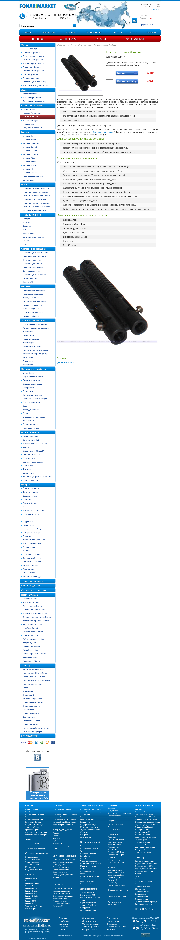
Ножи (25, 244)
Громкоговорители (31, 380)
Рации (25, 413)
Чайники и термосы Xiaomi (35, 613)
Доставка (63, 926)
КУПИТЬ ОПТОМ (29, 736)
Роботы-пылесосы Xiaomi (34, 639)
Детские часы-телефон (33, 510)
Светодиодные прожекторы (35, 82)
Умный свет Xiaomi (31, 650)
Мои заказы (155, 9)
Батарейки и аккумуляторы (35, 85)
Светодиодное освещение (33, 249)
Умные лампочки (30, 436)
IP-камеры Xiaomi (31, 602)
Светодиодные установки (34, 274)
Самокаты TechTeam (32, 562)
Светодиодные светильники (35, 252)
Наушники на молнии (32, 305)
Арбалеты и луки (30, 120)
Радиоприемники (31, 424)
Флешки (26, 447)
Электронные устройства (33, 369)
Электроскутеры (30, 724)
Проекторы (28, 391)
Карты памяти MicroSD (33, 451)
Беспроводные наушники (34, 301)
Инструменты (29, 458)
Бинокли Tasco (29, 136)
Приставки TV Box (31, 428)
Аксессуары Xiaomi (31, 661)
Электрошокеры (30, 109)
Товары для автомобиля (33, 320)
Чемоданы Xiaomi (31, 657)
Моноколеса (28, 710)
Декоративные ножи (32, 543)
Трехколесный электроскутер (36, 728)
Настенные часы (30, 518)
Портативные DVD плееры (35, 324)
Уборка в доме (29, 643)
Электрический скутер (33, 702)
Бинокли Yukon (29, 165)
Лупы (25, 230)
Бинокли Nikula (29, 162)
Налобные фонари (31, 52)
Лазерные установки (32, 97)
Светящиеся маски (31, 554)
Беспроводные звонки (33, 462)
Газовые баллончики (32, 113)
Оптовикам (112, 918)
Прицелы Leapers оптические (36, 203)
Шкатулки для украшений (34, 540)
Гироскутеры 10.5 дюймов (35, 673)
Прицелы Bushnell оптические (36, 196)
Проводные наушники (33, 294)
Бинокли (25, 132)
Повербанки (28, 387)
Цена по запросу (30, 480)
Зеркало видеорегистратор (35, 353)
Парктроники (28, 335)
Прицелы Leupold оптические (36, 207)
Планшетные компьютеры (35, 398)
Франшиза (112, 924)
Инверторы (28, 361)
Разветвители (29, 364)
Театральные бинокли (33, 176)
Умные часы (28, 525)
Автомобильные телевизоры (36, 328)
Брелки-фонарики (31, 78)
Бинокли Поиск (29, 173)
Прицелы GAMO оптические (36, 188)
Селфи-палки (29, 473)
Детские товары (30, 496)
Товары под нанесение (32, 581)
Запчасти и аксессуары (33, 669)
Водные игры (29, 547)
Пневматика (28, 124)
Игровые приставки (31, 402)
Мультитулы (28, 233)
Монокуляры (28, 180)
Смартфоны (28, 373)
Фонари (24, 45)
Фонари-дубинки (30, 74)
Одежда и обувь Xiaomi (33, 632)
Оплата (62, 929)
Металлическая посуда (33, 237)
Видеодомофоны (31, 409)
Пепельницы (28, 465)
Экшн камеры (29, 420)
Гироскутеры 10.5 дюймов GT (36, 680)
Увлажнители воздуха (32, 576)
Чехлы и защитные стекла (35, 443)
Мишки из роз (29, 573)
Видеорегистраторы (32, 346)
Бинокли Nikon (29, 158)
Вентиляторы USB (31, 440)
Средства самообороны (32, 105)
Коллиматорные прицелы (34, 210)
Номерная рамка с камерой (35, 350)
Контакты (111, 929)
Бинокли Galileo (30, 151)
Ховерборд (28, 691)
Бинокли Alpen (29, 140)
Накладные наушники (33, 297)
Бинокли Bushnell (31, 143)
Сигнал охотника (30, 117)
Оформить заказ (146, 25)
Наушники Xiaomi (31, 316)
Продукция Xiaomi (30, 595)
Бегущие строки (30, 278)
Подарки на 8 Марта (32, 532)
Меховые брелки (30, 565)
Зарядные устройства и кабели (37, 476)
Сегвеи (26, 688)
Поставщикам (114, 921)
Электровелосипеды (32, 721)
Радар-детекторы (31, 339)
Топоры (26, 219)
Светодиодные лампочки (34, 256)
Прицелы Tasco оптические (35, 192)
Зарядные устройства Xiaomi (36, 621)
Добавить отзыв (65, 362)
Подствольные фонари (33, 71)
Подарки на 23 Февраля (34, 529)
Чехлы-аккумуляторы (32, 395)
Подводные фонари (32, 67)
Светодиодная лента (32, 263)
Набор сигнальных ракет (102, 132)
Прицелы (25, 184)
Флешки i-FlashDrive (32, 454)
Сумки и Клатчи (30, 503)
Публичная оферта (116, 926)
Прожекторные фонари (33, 56)
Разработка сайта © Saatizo (37, 938)
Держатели (28, 357)
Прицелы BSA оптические (34, 199)
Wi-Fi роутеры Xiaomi (32, 606)
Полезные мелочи (30, 432)
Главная (63, 918)
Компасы (27, 226)
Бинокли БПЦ (29, 169)
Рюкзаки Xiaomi (30, 599)
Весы (25, 406)
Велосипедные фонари (33, 63)
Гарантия (63, 924)
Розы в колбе (29, 569)
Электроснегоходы (31, 706)
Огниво (26, 241)
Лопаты (26, 222)
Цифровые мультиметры (34, 417)
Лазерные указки (30, 94)
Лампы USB (28, 282)
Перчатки (27, 536)
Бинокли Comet (30, 147)
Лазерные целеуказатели (34, 101)
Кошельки (27, 507)
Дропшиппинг (89, 921)
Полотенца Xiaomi (31, 635)
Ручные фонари (30, 49)
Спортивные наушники (33, 312)
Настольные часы (31, 514)
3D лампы (27, 551)
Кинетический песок (32, 558)
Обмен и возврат (90, 924)
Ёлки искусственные (32, 488)
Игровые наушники (31, 308)
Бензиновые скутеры (32, 732)
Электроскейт (29, 695)
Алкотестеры (28, 331)
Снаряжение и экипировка (33, 590)
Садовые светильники (33, 267)
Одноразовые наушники (34, 290)
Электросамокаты (31, 713)
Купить (121, 72)
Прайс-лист (65, 921)
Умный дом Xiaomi (31, 646)
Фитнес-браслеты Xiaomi (34, 654)
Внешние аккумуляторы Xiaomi (37, 617)
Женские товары (30, 492)
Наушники (26, 286)
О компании (88, 918)
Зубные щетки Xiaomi (32, 624)
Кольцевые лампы (31, 271)
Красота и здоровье (30, 585)
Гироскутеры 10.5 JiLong (34, 677)
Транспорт (26, 665)
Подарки (25, 484)
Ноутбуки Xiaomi (30, 628)
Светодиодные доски (32, 260)
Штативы (27, 469)
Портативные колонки (33, 376)
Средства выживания (32, 128)
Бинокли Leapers (30, 154)
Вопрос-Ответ (89, 929)
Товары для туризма (31, 215)
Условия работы (90, 926)
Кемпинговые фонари (33, 60)
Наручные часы (30, 521)
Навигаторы (28, 342)
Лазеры (25, 90)
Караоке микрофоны (32, 384)
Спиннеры (27, 499)
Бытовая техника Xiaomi (34, 610)
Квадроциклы (29, 717)
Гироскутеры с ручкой (33, 684)
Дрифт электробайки (32, 699)
